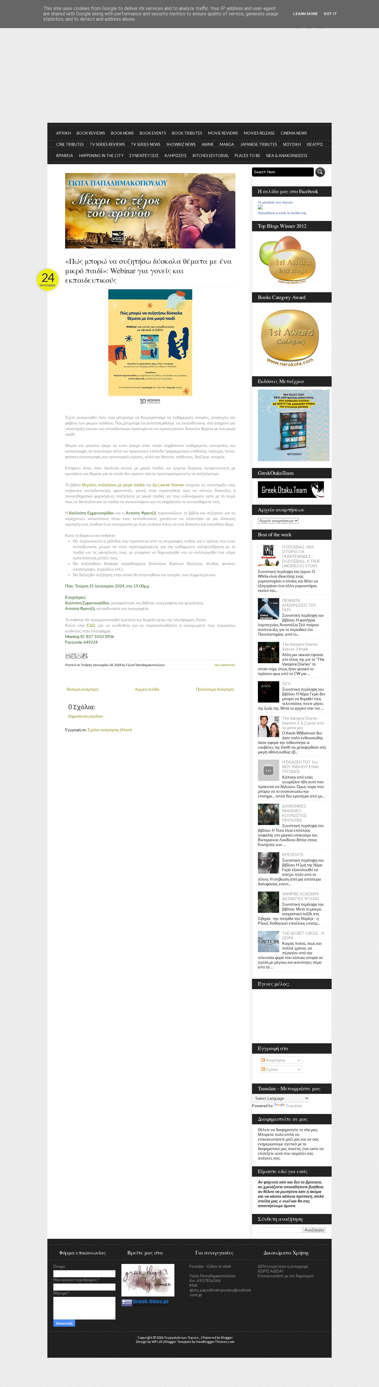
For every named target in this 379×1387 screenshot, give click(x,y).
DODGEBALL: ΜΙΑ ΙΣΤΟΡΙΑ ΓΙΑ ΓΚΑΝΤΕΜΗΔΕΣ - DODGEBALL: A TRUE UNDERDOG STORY (301, 556)
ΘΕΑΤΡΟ (315, 144)
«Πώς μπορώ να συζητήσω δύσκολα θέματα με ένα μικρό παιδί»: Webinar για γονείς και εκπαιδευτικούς (148, 270)
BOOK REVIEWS (91, 133)
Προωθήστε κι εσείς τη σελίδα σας (282, 213)
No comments (225, 665)
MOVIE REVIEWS (223, 133)
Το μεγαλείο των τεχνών (275, 202)
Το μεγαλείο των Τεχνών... (182, 1337)
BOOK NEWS (122, 133)
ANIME (208, 144)
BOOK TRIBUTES (187, 133)
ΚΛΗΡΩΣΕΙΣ (176, 155)
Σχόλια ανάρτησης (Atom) (110, 729)
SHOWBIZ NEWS (181, 144)
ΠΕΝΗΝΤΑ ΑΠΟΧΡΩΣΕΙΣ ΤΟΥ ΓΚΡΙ (299, 605)
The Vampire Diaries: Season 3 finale (300, 646)
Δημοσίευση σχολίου (85, 716)
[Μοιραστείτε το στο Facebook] (85, 656)
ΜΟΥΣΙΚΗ (292, 144)
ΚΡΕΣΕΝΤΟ (292, 854)
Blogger (227, 1337)
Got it (330, 14)
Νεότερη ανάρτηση (82, 689)
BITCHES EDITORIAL (211, 155)
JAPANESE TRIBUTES (258, 144)
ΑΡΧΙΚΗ (63, 133)
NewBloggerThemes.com (215, 1342)
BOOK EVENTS (153, 133)
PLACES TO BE (247, 155)
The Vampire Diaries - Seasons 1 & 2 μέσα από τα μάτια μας (303, 723)
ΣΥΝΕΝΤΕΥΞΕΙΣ (144, 155)
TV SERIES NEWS (145, 144)
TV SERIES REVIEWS (107, 144)
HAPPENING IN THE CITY (101, 155)
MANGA (227, 144)
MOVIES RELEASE (259, 133)
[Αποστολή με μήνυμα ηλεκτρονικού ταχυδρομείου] (68, 656)
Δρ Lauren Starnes (168, 484)
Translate (294, 1105)
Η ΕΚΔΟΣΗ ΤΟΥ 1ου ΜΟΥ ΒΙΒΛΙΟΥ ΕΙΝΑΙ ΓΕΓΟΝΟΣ (300, 767)
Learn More (305, 14)
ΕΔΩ (91, 625)
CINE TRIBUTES (70, 144)
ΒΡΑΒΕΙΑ (64, 155)
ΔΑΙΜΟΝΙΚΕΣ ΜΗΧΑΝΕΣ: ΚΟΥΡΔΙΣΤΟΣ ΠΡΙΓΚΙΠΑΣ (294, 813)
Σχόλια (271, 1069)
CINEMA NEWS (294, 133)
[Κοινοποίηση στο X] (79, 656)
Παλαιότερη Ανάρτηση (215, 689)
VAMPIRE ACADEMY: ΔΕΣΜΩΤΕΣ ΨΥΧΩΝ (300, 896)
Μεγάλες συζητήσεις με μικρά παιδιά (113, 484)
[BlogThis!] (73, 656)
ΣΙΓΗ (286, 683)
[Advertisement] (189, 78)
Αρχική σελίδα (147, 689)
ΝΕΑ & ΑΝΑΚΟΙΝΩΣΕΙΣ (287, 155)
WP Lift (157, 1342)
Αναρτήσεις (275, 1060)
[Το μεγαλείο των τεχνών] (260, 208)
